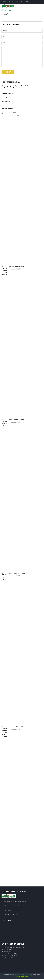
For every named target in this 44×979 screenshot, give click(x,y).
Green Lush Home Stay (23, 974)
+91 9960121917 (11, 910)
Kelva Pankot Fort (17, 573)
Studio (22, 977)
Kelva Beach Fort (16, 420)
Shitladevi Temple (16, 266)
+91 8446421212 (14, 906)
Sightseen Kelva (13, 2)
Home (4, 2)
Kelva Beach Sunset (17, 726)
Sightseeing (6, 101)
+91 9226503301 (13, 915)
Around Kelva (25, 2)
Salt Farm (13, 113)
